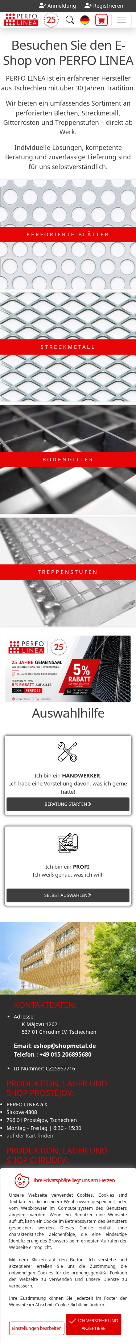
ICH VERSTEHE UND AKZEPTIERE (97, 1324)
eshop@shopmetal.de (64, 1046)
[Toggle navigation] (121, 20)
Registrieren (108, 5)
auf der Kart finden (30, 1135)
